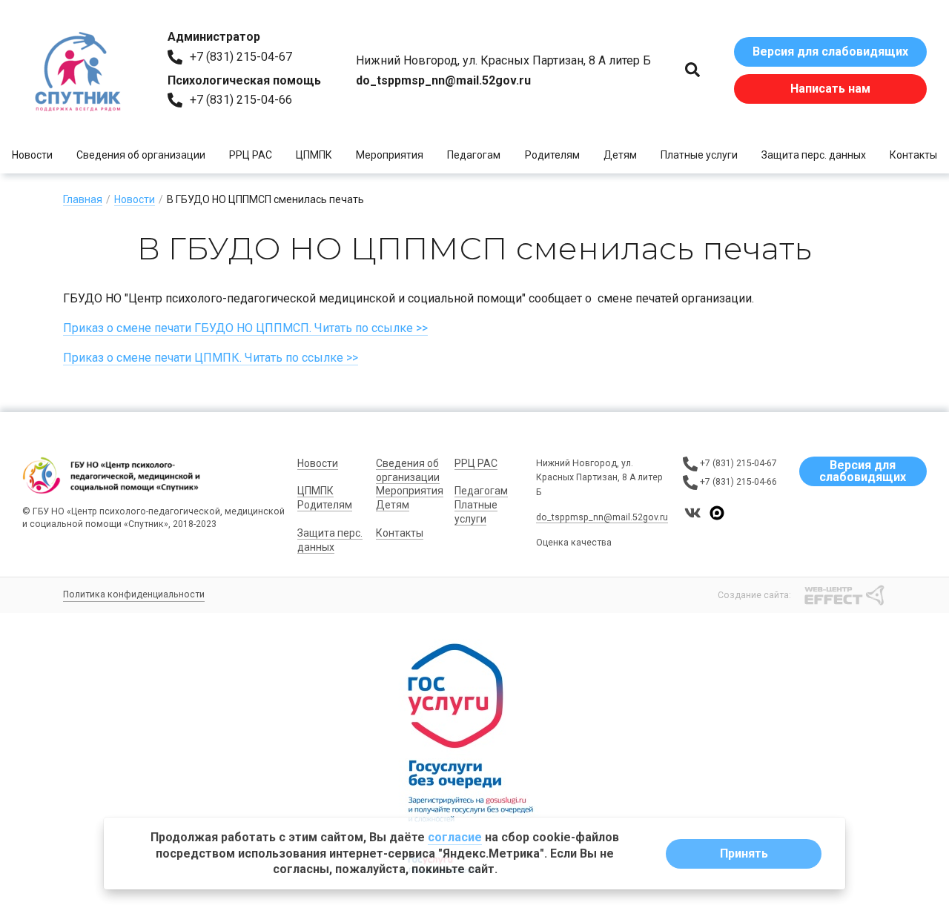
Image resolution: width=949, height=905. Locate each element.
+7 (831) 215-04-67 (241, 57)
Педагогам (473, 155)
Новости (32, 155)
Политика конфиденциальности (134, 594)
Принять (744, 853)
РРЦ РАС (250, 155)
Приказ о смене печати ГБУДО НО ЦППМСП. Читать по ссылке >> (245, 328)
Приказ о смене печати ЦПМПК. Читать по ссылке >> (210, 358)
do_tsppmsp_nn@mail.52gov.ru (602, 517)
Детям (620, 155)
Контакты (913, 155)
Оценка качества (574, 542)
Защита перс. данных (813, 155)
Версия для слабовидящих (830, 51)
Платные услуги (699, 155)
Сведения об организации (140, 155)
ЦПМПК (314, 155)
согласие (455, 837)
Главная (82, 199)
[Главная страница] (77, 70)
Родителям (552, 155)
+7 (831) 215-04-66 (241, 100)
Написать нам (830, 89)
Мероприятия (389, 155)
